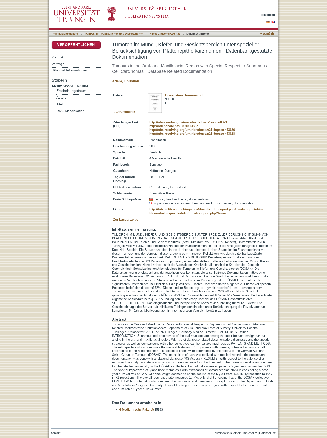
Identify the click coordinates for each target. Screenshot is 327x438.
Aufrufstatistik (124, 112)
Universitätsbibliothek (227, 433)
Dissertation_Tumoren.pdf (184, 95)
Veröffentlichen (76, 45)
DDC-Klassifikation (70, 111)
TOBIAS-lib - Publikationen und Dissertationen (114, 33)
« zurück (267, 33)
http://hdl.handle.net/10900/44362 (173, 126)
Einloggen (268, 14)
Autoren (62, 97)
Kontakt (57, 57)
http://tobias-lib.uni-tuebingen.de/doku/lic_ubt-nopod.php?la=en (206, 211)
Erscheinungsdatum (71, 91)
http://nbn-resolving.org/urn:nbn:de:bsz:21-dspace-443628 (192, 133)
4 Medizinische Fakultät (165, 33)
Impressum (250, 433)
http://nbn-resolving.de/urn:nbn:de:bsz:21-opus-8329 (188, 122)
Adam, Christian (125, 81)
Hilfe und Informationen (69, 70)
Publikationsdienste (65, 33)
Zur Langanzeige (125, 219)
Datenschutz (267, 433)
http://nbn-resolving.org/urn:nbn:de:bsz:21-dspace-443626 (192, 130)
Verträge (58, 64)
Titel (59, 104)
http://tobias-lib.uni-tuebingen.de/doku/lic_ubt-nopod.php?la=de (197, 209)
